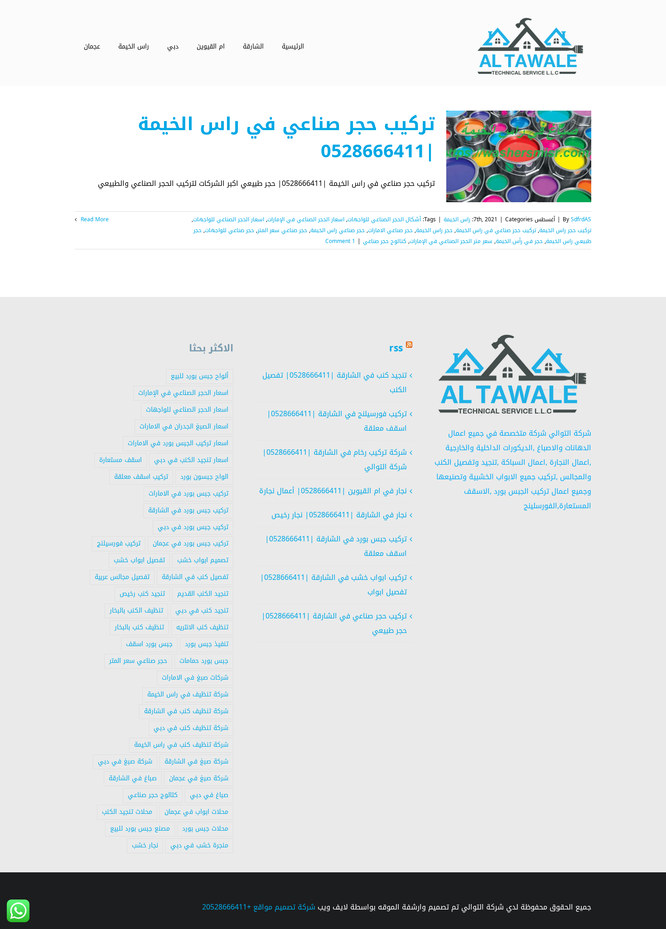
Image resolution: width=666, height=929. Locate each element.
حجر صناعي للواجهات (229, 230)
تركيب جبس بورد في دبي (193, 527)
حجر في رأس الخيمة (519, 241)
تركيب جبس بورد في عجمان (190, 543)
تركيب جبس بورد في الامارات (188, 493)
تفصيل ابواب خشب (139, 560)
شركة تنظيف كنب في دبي (191, 728)
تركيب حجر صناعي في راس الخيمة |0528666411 (286, 138)
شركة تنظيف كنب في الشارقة (186, 711)
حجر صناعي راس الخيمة (337, 230)
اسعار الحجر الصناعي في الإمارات (305, 219)
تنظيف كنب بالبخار (139, 627)
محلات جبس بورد (205, 828)
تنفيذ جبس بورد (206, 644)
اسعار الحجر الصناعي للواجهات (228, 219)
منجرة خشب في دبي (199, 845)
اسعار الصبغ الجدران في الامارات (184, 426)
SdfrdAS (581, 219)
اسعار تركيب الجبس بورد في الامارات (178, 443)
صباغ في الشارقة (133, 778)
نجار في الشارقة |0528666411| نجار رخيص (339, 515)
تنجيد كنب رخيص (142, 594)
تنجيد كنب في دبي (201, 610)
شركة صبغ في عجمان (198, 778)
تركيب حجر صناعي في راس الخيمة (496, 230)
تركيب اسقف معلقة (141, 477)
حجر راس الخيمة (434, 230)
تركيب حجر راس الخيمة (565, 230)
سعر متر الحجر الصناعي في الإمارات (451, 241)
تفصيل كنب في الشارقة (195, 577)
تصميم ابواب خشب (202, 560)
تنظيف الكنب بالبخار (136, 610)
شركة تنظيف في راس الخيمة (187, 694)
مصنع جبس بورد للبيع (140, 828)
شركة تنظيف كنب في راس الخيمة (181, 745)
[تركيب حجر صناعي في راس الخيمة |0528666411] (518, 156)
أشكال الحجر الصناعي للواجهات (384, 219)
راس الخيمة (457, 219)
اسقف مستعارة (120, 460)
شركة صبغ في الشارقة (196, 761)
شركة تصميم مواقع (284, 907)
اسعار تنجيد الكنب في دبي (191, 460)
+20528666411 (226, 907)
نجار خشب (145, 845)
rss (396, 348)
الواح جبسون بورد (204, 477)
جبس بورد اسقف (149, 644)
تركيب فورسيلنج (118, 543)
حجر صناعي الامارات (390, 230)
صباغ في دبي (209, 795)
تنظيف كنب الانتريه (202, 627)
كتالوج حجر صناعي (384, 241)
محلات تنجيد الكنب (127, 812)
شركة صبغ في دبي (125, 761)
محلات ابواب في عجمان (196, 812)
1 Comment (340, 241)
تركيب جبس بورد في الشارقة (188, 510)
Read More (94, 219)
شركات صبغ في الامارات (195, 677)
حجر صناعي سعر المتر (282, 230)
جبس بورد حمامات (203, 661)
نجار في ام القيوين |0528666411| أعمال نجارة (333, 491)
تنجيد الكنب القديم (202, 594)
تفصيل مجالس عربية (122, 577)
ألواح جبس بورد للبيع (199, 376)
